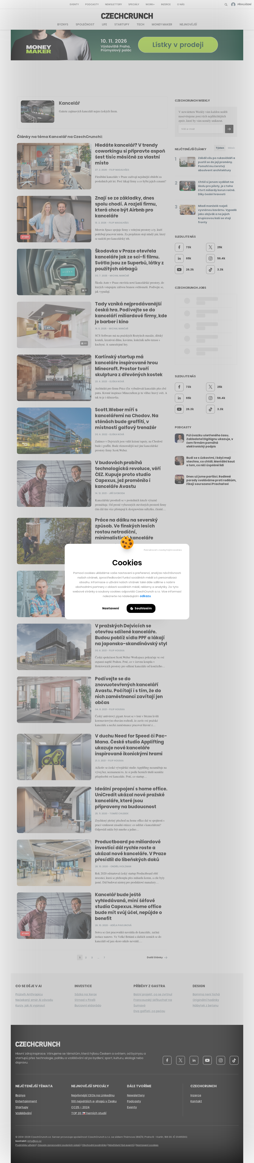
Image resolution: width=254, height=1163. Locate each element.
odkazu (145, 596)
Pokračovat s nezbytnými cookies (163, 549)
